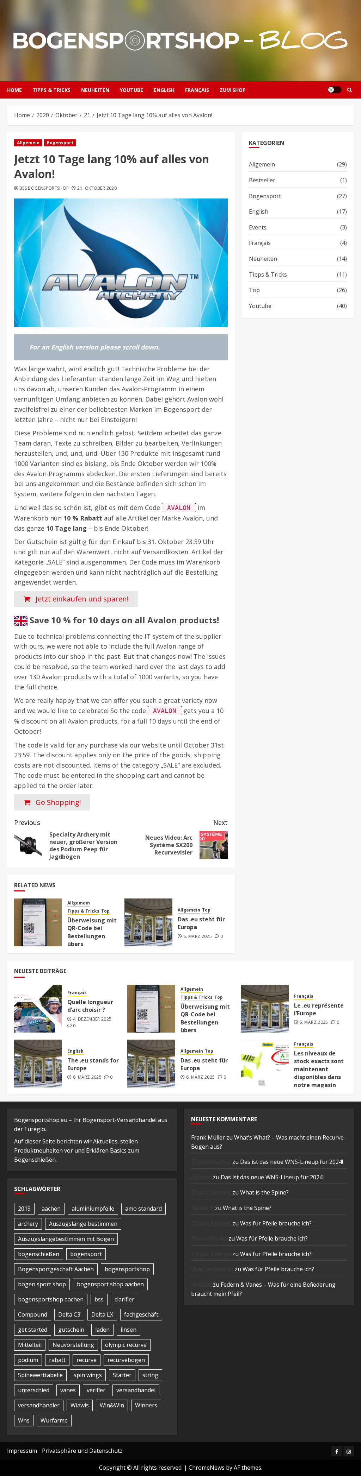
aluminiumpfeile (93, 1208)
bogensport (86, 1254)
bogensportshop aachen (51, 1299)
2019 (24, 1208)
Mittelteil (30, 1345)
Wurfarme (54, 1420)
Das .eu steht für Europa (201, 923)
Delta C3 (69, 1314)
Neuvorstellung (73, 1345)
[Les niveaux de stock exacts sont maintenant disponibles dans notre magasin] (265, 1063)
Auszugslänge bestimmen (83, 1224)
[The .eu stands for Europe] (38, 1063)
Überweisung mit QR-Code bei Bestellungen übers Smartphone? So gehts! (92, 940)
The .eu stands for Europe (93, 1064)
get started (32, 1329)
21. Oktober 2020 (97, 188)
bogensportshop (127, 1269)
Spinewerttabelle (40, 1375)
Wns (24, 1420)
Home (14, 90)
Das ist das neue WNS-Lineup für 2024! (291, 1162)
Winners (146, 1405)
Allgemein (28, 143)
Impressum (22, 1451)
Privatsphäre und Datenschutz (82, 1451)
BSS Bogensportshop (44, 188)
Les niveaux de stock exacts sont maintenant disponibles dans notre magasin (319, 1069)
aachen (51, 1208)
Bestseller (262, 180)
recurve (87, 1360)
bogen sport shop (42, 1284)
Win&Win (112, 1405)
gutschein (71, 1329)
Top (105, 911)
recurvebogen (126, 1360)
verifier (96, 1390)
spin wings (88, 1375)
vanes (68, 1390)
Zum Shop (233, 90)
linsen (128, 1329)
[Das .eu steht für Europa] (148, 922)
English (164, 90)
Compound (32, 1314)
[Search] (349, 90)
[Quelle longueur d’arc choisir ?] (38, 1009)
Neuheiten (95, 90)
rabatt (57, 1360)
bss (99, 1299)
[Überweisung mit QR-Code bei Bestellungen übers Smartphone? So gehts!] (38, 922)
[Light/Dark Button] (335, 89)
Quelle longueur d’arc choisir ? (90, 1006)
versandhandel (135, 1390)
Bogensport (60, 143)
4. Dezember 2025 (92, 1019)
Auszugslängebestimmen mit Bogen (66, 1239)
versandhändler (39, 1405)
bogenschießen (38, 1254)
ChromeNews (207, 1467)
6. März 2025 (197, 936)
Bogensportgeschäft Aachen (56, 1269)
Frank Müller (208, 1137)
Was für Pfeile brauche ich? (276, 1223)
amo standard (143, 1208)
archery (28, 1224)
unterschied (33, 1390)
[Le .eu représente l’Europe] (265, 1009)
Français (197, 90)
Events (258, 227)
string (150, 1375)
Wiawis (80, 1405)
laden (102, 1329)
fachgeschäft (141, 1314)
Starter (122, 1375)
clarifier (124, 1299)
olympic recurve (126, 1345)
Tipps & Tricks (51, 90)
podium (28, 1360)
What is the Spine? (264, 1192)
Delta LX (102, 1314)
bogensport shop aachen (110, 1284)
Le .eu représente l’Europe (319, 1009)
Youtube (131, 90)
